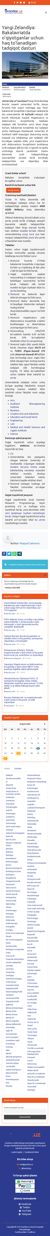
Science (14, 433)
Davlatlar (18, 769)
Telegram (26, 1214)
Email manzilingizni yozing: (14, 1107)
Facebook (26, 1204)
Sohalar (7, 769)
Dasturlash (10, 706)
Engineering (16, 420)
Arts (12, 400)
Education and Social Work (23, 417)
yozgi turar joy (30, 234)
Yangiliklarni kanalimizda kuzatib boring (27, 564)
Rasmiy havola (13, 190)
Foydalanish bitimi (32, 1152)
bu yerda (40, 519)
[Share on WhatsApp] (14, 554)
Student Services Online (23, 467)
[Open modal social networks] (19, 554)
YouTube (26, 1210)
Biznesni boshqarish (13, 658)
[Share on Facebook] (4, 554)
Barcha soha (10, 613)
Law (12, 423)
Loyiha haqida (16, 1152)
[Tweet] (9, 554)
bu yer (30, 341)
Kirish (33, 2)
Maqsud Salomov (30, 543)
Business (14, 410)
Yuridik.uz (31, 1232)
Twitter (26, 1207)
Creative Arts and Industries (24, 413)
